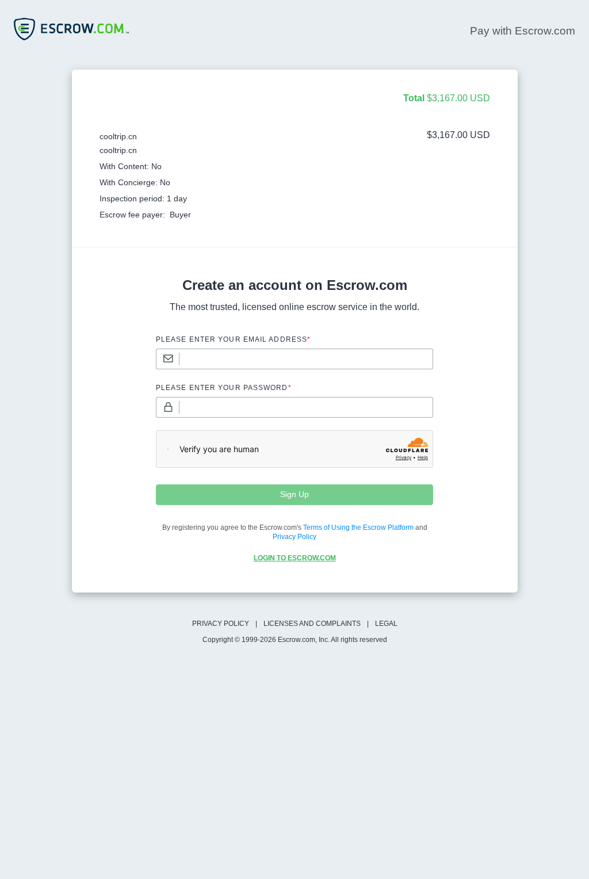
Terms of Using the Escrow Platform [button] (358, 527)
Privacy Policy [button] (294, 537)
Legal (386, 624)
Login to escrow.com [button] (295, 558)
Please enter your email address (233, 339)
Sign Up (294, 494)
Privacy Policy (220, 624)
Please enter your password (224, 388)
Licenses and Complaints (312, 624)
